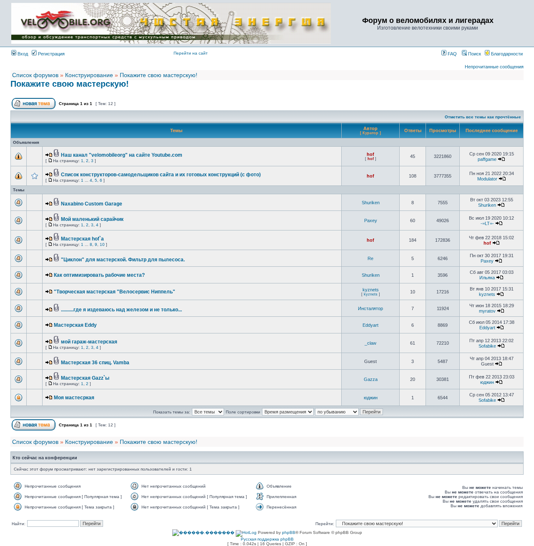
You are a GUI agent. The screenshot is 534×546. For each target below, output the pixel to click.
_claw (370, 343)
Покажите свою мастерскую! (158, 75)
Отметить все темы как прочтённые (483, 117)
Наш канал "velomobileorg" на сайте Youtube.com (121, 155)
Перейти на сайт (191, 53)
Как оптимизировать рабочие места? (99, 275)
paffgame (487, 159)
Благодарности (506, 53)
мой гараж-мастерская (89, 342)
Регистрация (51, 53)
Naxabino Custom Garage (91, 204)
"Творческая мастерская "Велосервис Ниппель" (114, 292)
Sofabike (487, 345)
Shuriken (371, 202)
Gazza (371, 379)
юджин (487, 382)
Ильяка (487, 277)
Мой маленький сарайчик (92, 219)
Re (370, 258)
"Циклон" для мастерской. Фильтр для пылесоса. (123, 260)
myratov (487, 310)
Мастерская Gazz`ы (85, 378)
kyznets (371, 289)
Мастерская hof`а (82, 239)
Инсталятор (370, 308)
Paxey (370, 220)
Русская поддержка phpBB (267, 539)
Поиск (474, 53)
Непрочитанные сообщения (494, 66)
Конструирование (89, 75)
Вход (22, 53)
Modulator (487, 178)
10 (102, 244)
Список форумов (35, 75)
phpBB (288, 532)
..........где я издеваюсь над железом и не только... (121, 310)
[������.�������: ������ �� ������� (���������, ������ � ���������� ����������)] (203, 532)
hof (370, 154)
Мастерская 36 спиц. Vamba (95, 363)
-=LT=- (487, 223)
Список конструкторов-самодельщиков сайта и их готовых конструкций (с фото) (161, 175)
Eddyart (370, 325)
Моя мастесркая (74, 398)
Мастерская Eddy (75, 325)
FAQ (451, 53)
